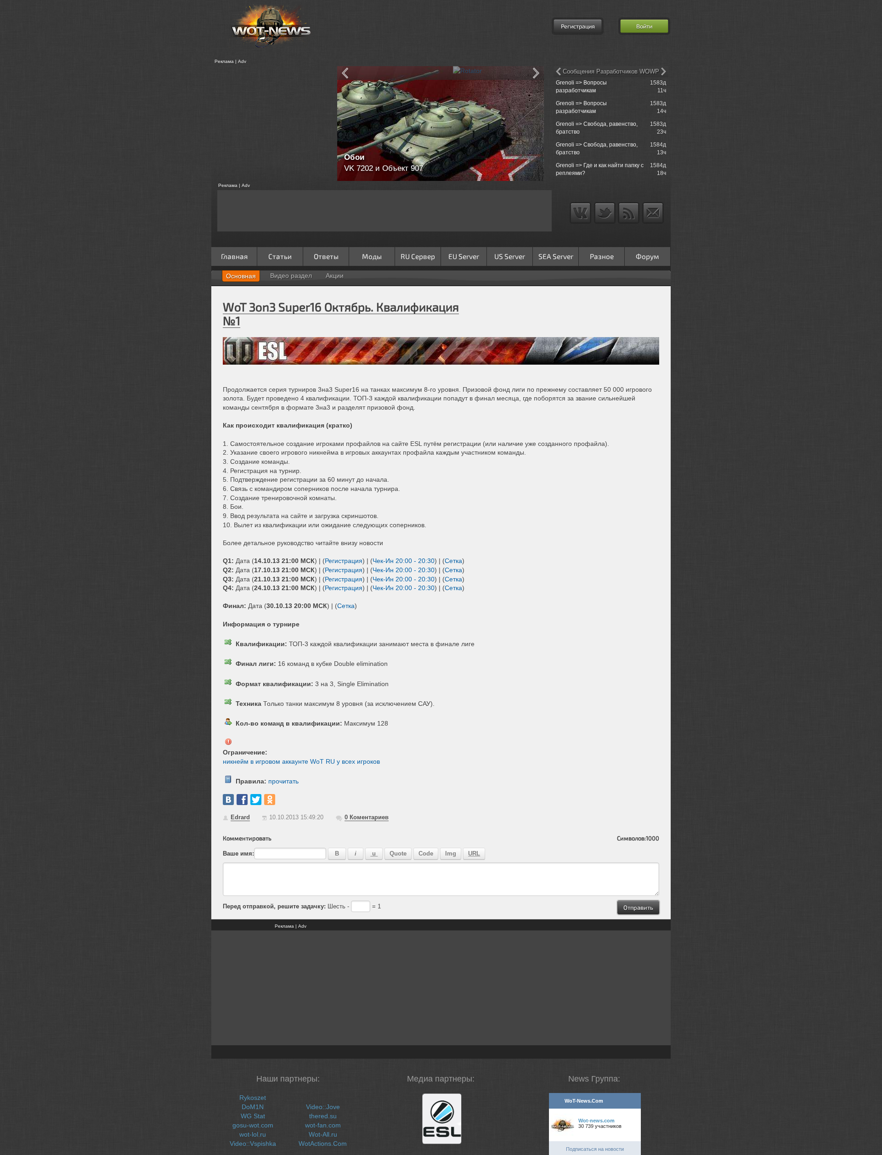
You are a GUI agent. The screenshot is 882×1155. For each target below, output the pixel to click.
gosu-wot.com (252, 1125)
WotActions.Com (323, 1143)
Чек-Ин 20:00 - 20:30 (404, 560)
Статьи (280, 256)
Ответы (326, 256)
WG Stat (253, 1116)
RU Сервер (418, 256)
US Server (509, 256)
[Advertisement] (271, 123)
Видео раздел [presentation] (291, 275)
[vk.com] (228, 799)
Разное (602, 256)
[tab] (241, 276)
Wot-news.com (596, 1120)
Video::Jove (323, 1106)
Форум (647, 256)
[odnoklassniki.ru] (269, 799)
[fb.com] (242, 799)
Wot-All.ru (323, 1134)
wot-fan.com (323, 1125)
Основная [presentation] (241, 276)
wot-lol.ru (252, 1134)
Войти (644, 26)
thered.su (323, 1116)
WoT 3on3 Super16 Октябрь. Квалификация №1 (341, 313)
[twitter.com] (255, 799)
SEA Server (555, 256)
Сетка (453, 560)
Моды (372, 256)
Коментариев (367, 817)
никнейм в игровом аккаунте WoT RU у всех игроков (301, 761)
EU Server (463, 256)
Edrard (240, 817)
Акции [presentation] (335, 275)
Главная (234, 256)
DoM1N (253, 1106)
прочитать (283, 781)
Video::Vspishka (253, 1143)
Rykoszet (252, 1097)
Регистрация (578, 26)
